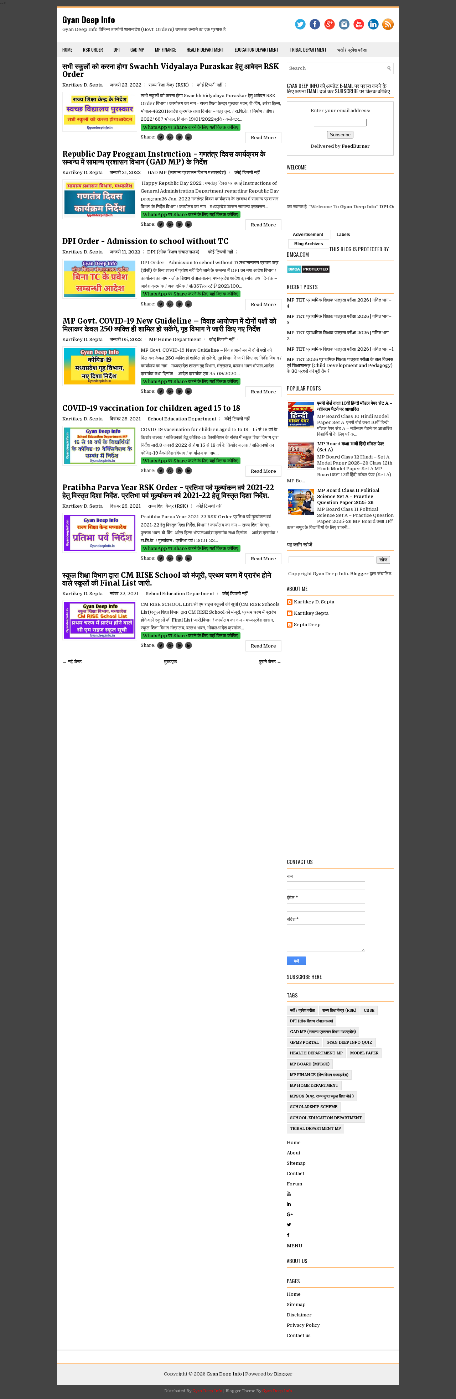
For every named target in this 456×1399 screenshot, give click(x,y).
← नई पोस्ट (72, 661)
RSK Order (93, 49)
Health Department (205, 49)
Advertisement (308, 234)
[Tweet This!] (160, 137)
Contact (295, 1173)
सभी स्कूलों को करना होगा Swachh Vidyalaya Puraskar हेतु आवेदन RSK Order (170, 70)
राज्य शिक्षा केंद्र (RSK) (169, 85)
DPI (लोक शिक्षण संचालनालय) (173, 252)
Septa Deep (307, 624)
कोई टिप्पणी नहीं (209, 85)
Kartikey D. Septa (314, 601)
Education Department (257, 49)
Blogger (359, 573)
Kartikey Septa (311, 613)
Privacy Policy (303, 1325)
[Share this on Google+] (169, 137)
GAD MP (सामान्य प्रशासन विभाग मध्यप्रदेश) (187, 172)
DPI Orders (371, 206)
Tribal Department (308, 49)
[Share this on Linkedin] (188, 137)
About (293, 1153)
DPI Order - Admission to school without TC (145, 241)
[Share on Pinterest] (179, 137)
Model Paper (364, 1053)
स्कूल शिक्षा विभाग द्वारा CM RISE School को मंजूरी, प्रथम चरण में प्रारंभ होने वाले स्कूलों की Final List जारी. (166, 579)
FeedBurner (356, 146)
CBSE (369, 1010)
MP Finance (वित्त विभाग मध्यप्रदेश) (319, 1075)
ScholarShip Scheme (313, 1107)
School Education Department (182, 418)
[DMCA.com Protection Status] (308, 271)
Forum (294, 1183)
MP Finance (165, 49)
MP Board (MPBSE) (310, 1064)
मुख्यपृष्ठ (170, 661)
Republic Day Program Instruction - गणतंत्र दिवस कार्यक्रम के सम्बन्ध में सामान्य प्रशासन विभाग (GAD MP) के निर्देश (163, 158)
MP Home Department (175, 339)
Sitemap (296, 1163)
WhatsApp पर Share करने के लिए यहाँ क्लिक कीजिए (190, 127)
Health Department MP (316, 1053)
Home (67, 49)
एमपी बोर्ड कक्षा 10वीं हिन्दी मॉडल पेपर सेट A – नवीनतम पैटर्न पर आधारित (354, 406)
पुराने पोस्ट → (270, 661)
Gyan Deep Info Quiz (349, 1042)
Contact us (299, 1335)
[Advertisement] (340, 743)
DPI (117, 49)
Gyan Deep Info (88, 19)
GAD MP (137, 49)
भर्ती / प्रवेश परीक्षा (352, 49)
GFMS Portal (304, 1042)
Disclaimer (299, 1314)
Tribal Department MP (315, 1128)
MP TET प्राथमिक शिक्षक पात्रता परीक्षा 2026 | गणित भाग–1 (340, 349)
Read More (263, 137)
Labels (343, 234)
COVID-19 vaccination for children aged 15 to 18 (151, 408)
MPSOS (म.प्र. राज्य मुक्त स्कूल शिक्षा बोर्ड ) (322, 1096)
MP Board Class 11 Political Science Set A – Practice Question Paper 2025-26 (348, 496)
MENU (294, 1245)
